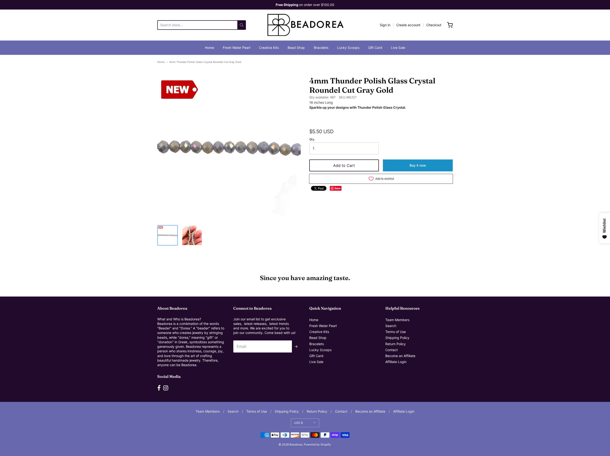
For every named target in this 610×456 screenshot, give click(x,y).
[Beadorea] (305, 25)
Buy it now (418, 165)
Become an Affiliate (400, 356)
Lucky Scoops (348, 48)
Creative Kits (269, 48)
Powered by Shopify (317, 444)
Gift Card (375, 48)
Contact (391, 350)
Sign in (385, 25)
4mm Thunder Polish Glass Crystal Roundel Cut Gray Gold (205, 62)
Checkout (433, 25)
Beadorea (296, 444)
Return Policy (395, 344)
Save (338, 188)
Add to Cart (344, 165)
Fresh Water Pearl (236, 48)
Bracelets (321, 48)
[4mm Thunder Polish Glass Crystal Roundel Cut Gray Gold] (167, 235)
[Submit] (241, 25)
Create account (408, 25)
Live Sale (398, 48)
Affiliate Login (396, 362)
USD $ (298, 423)
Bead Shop (296, 48)
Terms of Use (395, 332)
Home (209, 48)
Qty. (312, 139)
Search (390, 326)
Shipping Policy (397, 338)
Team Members (397, 320)
